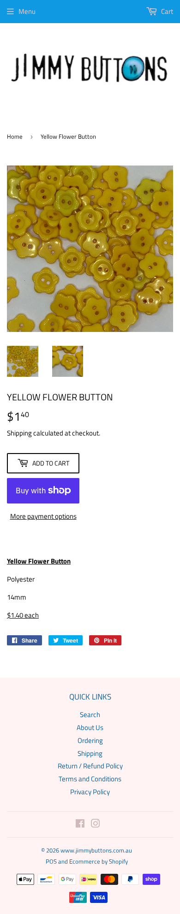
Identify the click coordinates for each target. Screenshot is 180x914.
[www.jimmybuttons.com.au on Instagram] (95, 824)
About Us (90, 727)
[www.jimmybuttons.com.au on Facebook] (80, 824)
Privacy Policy (90, 791)
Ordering (90, 740)
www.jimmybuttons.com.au (96, 850)
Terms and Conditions (90, 778)
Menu (27, 11)
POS (51, 861)
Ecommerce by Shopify (98, 861)
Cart (166, 11)
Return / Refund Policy (90, 766)
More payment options (43, 516)
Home (15, 136)
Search (90, 714)
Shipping (19, 433)
